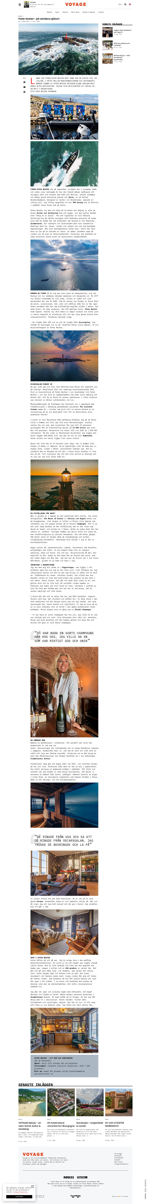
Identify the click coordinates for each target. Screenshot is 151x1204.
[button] (24, 82)
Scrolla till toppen (146, 1189)
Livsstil (101, 12)
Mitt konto (118, 1162)
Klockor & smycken (89, 12)
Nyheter (49, 12)
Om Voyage (118, 1154)
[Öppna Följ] (121, 4)
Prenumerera (118, 1158)
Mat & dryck (75, 12)
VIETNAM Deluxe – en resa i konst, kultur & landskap (29, 1126)
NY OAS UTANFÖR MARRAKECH (114, 1124)
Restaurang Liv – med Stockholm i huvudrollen (122, 57)
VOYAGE (33, 2)
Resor (57, 12)
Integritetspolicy (121, 1164)
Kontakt (117, 1160)
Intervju (65, 12)
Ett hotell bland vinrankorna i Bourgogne (61, 1124)
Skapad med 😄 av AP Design (120, 1196)
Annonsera (118, 1156)
